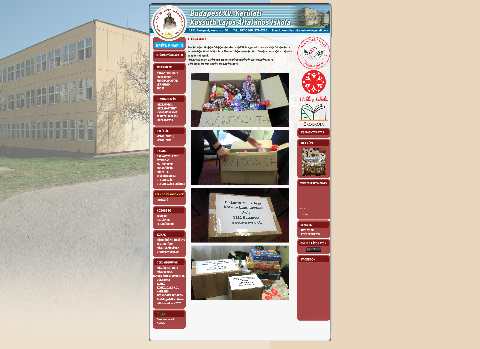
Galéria (161, 323)
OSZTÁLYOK (163, 220)
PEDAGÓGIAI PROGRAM (170, 295)
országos (304, 208)
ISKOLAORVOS (165, 120)
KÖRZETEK (163, 172)
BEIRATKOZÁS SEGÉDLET (171, 184)
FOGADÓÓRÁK (165, 168)
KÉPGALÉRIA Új (165, 136)
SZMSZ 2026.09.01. (168, 287)
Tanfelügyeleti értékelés (170, 299)
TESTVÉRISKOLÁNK (167, 116)
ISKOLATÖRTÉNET (166, 108)
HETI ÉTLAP (307, 230)
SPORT (160, 88)
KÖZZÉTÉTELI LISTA (167, 268)
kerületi (305, 214)
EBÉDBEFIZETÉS (310, 234)
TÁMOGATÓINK (165, 244)
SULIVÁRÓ (162, 200)
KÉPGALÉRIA (164, 140)
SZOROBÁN (163, 160)
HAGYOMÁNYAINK (167, 112)
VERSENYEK (163, 84)
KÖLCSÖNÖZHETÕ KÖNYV (171, 240)
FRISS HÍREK (164, 77)
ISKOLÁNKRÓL (165, 104)
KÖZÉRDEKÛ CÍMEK (168, 248)
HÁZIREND (163, 291)
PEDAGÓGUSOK (165, 224)
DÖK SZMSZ (163, 280)
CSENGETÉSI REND (167, 156)
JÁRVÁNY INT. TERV (167, 73)
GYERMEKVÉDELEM (168, 252)
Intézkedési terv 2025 (169, 303)
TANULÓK (162, 216)
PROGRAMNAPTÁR (167, 81)
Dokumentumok (166, 319)
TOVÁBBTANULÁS (166, 176)
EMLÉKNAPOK (165, 164)
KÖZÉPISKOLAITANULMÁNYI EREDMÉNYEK (168, 274)
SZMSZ (161, 284)
